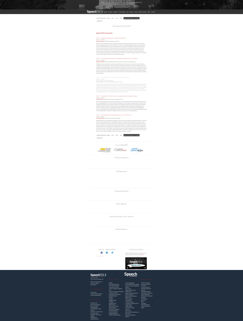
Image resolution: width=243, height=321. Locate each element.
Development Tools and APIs (115, 294)
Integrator (111, 298)
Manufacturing (144, 298)
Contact (153, 12)
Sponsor (132, 12)
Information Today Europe (95, 314)
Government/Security (145, 294)
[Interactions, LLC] (126, 163)
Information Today (94, 313)
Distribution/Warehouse (146, 288)
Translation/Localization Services (132, 303)
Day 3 (121, 18)
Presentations (122, 12)
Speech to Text (128, 297)
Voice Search (128, 313)
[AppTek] (107, 163)
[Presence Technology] (136, 163)
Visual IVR (127, 309)
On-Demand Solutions (113, 310)
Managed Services (112, 303)
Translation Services (129, 301)
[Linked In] (107, 253)
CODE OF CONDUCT (94, 283)
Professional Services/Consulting (132, 284)
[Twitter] (112, 253)
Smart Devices (128, 288)
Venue (136, 12)
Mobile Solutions (112, 304)
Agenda (105, 12)
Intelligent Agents (112, 300)
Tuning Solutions (128, 304)
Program (110, 12)
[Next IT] (131, 177)
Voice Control (128, 310)
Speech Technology (94, 305)
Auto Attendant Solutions (114, 285)
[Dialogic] (121, 209)
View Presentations (121, 6)
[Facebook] (102, 253)
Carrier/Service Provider (114, 287)
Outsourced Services (113, 312)
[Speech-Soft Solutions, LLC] (121, 196)
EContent (92, 310)
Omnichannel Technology (114, 309)
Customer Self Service (113, 293)
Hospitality (143, 297)
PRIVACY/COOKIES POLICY (96, 281)
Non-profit (143, 300)
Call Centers (143, 285)
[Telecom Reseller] (141, 234)
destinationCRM (93, 303)
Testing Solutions (128, 299)
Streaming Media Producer (95, 308)
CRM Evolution (93, 292)
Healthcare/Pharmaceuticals (147, 295)
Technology (143, 303)
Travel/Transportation (145, 306)
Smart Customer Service (95, 304)
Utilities (142, 307)
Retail (142, 301)
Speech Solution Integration (131, 296)
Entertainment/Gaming (145, 291)
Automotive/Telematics (146, 284)
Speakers (115, 12)
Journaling (111, 301)
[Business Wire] (102, 234)
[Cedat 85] (112, 177)
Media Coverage (142, 12)
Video (148, 12)
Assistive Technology (145, 282)
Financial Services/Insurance (147, 293)
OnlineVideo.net (93, 317)
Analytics (111, 282)
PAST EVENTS (93, 284)
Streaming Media (93, 307)
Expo (127, 12)
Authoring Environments (114, 284)
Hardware (111, 297)
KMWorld (92, 316)
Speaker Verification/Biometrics (131, 293)
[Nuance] (141, 177)
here (143, 254)
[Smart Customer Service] (121, 234)
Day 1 (113, 18)
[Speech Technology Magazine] (131, 234)
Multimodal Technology (113, 306)
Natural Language (112, 307)
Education (143, 290)
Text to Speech (128, 300)
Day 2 (117, 18)
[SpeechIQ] (121, 183)
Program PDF (100, 21)
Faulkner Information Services (96, 311)
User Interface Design (129, 307)
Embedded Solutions (113, 295)
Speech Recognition (129, 294)
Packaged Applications (113, 313)
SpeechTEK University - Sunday (103, 18)
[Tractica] (121, 239)
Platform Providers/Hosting (114, 314)
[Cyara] (116, 163)
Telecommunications (145, 304)
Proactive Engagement (130, 282)
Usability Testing (128, 306)
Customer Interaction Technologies (116, 291)
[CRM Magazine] (112, 234)
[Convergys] (121, 177)
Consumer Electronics (145, 287)
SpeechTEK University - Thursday (131, 18)
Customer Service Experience (96, 293)
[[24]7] (102, 177)
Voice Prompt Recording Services (132, 312)
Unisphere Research (94, 319)
